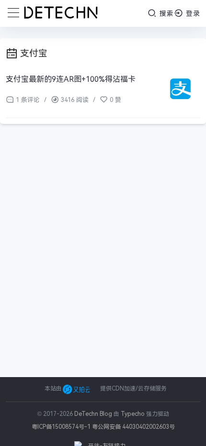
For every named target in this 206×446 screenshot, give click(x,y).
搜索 (165, 13)
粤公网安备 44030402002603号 (133, 427)
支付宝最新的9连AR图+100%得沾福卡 (71, 79)
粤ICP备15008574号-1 (61, 427)
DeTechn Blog (94, 414)
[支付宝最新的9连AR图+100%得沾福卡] (180, 90)
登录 (191, 13)
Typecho (133, 414)
